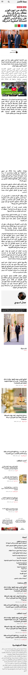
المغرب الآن (19, 7)
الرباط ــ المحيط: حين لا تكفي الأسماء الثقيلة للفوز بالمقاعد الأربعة (10, 509)
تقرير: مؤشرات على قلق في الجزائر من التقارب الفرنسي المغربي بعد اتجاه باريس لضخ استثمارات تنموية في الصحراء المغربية (7, 522)
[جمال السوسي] (17, 52)
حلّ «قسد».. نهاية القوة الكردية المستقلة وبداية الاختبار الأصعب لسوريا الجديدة (15, 453)
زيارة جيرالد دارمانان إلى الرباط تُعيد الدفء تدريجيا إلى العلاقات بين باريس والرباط (20, 521)
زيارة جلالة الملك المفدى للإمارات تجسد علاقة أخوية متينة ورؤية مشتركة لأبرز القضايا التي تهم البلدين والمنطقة (13, 310)
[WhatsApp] (16, 25)
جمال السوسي (12, 52)
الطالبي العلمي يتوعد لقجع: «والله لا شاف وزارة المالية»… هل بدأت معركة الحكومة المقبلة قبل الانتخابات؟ (15, 381)
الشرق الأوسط (24, 455)
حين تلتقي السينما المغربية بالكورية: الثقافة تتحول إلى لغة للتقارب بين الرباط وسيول (9, 499)
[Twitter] (22, 25)
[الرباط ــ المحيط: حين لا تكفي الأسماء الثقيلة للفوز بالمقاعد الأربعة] (23, 510)
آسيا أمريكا (24, 421)
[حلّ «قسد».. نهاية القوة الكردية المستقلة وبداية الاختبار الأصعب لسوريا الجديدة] (14, 436)
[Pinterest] (19, 25)
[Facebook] (25, 25)
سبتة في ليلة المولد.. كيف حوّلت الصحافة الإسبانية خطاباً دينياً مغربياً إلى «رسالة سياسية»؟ (15, 417)
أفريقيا (25, 385)
